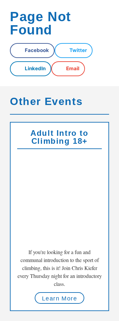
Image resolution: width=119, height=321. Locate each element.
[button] (32, 50)
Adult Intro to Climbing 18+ (59, 137)
